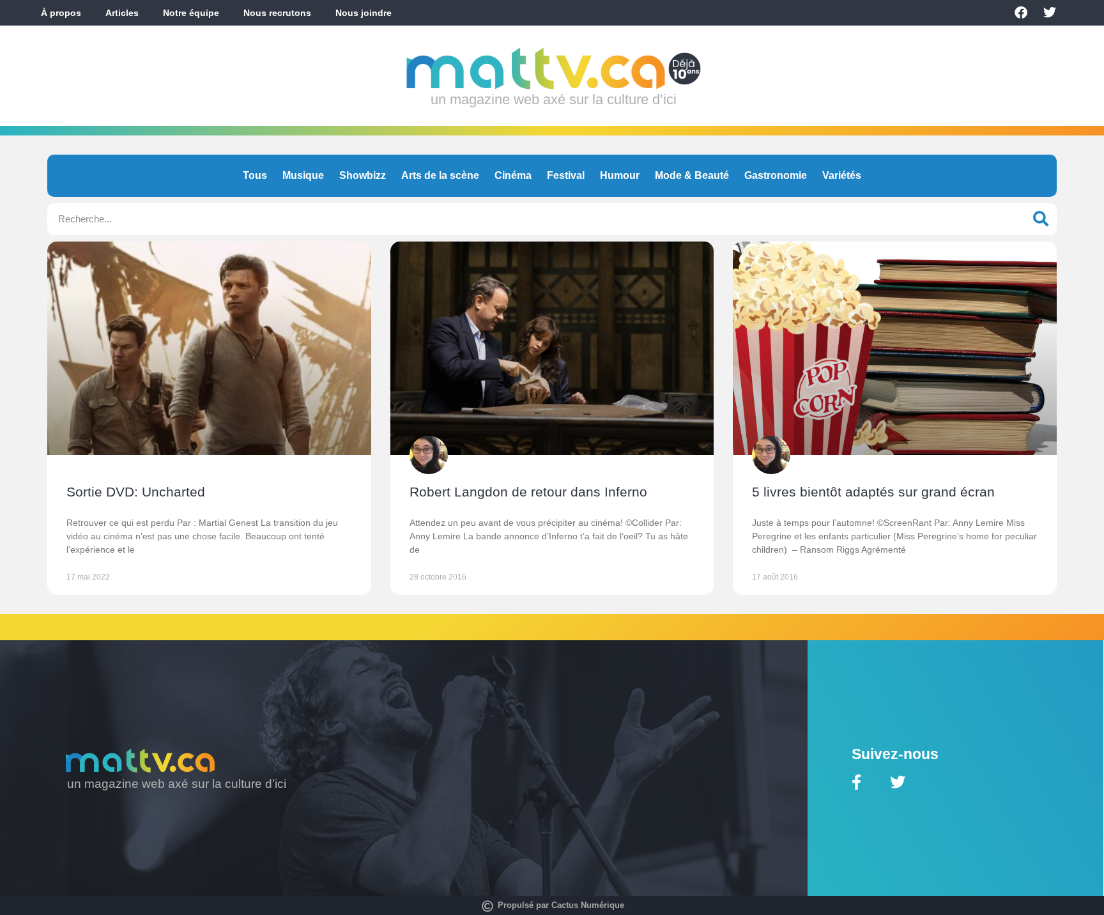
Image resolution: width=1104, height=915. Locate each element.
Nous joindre (363, 13)
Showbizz (362, 175)
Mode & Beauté (692, 175)
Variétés (841, 175)
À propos (61, 13)
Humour (620, 175)
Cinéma (513, 175)
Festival (566, 175)
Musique (303, 175)
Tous (255, 175)
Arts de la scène (440, 175)
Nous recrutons (277, 13)
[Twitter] (1049, 13)
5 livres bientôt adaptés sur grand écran (873, 491)
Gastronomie (775, 175)
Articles (122, 13)
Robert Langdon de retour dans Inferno (528, 491)
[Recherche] (1041, 219)
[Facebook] (1021, 13)
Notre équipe (191, 13)
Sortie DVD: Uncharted (135, 491)
